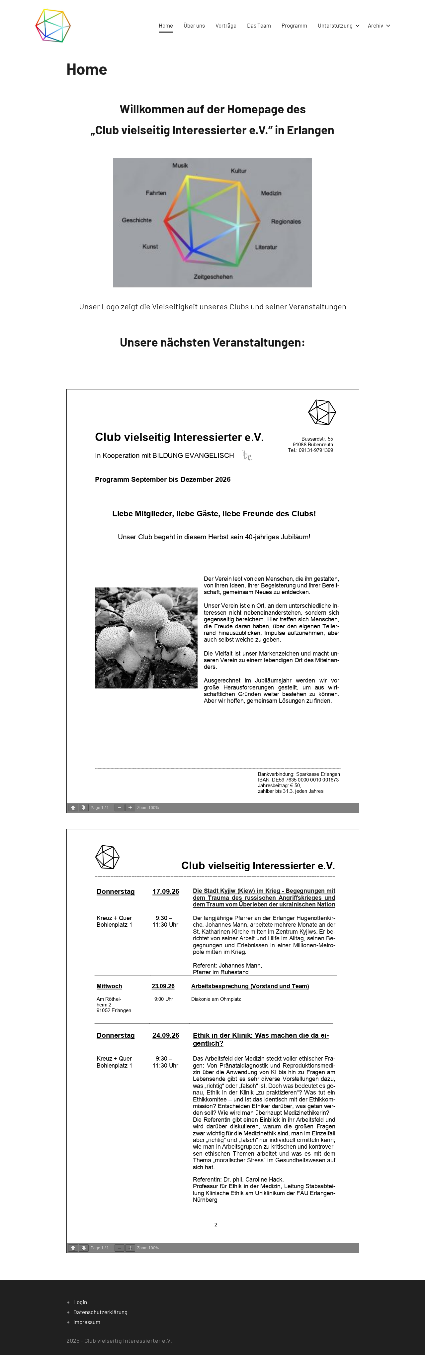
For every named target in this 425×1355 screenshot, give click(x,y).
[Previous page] (73, 807)
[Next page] (84, 807)
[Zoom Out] (120, 807)
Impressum (86, 1321)
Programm (294, 25)
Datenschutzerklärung (100, 1311)
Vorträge (225, 25)
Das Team (259, 25)
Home (166, 25)
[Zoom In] (130, 807)
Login (80, 1302)
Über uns (194, 25)
